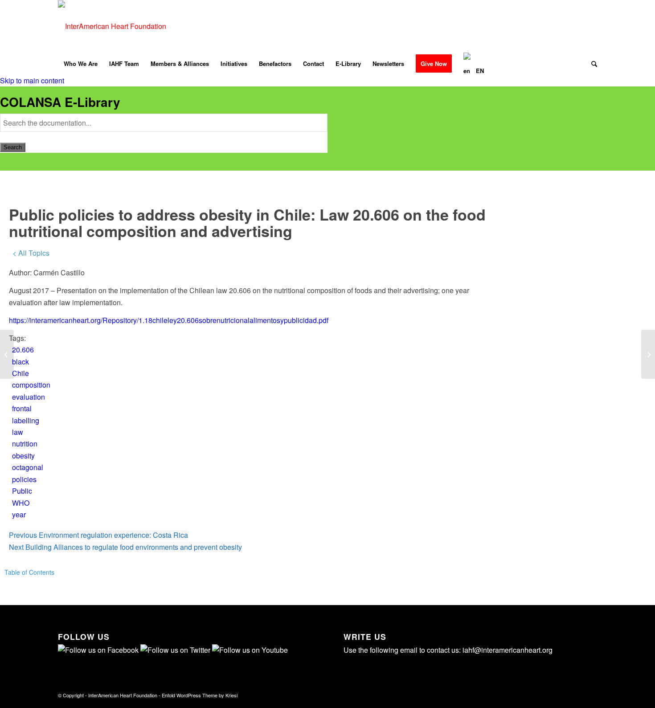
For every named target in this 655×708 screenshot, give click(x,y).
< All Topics (30, 253)
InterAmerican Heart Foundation (122, 695)
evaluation (28, 397)
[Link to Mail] (590, 26)
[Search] (591, 64)
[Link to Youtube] (577, 26)
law (17, 432)
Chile (20, 373)
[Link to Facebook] (550, 26)
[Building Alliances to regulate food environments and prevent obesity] (7, 354)
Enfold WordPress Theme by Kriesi (199, 695)
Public (22, 491)
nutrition (24, 443)
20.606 (23, 349)
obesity (23, 455)
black (20, 361)
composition (31, 385)
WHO (20, 503)
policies (24, 479)
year (19, 514)
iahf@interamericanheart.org (508, 650)
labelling (25, 420)
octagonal (27, 467)
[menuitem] (80, 64)
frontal (22, 408)
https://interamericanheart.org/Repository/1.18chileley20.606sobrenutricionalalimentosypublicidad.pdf (168, 320)
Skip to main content (32, 80)
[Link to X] (563, 26)
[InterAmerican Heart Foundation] (112, 26)
